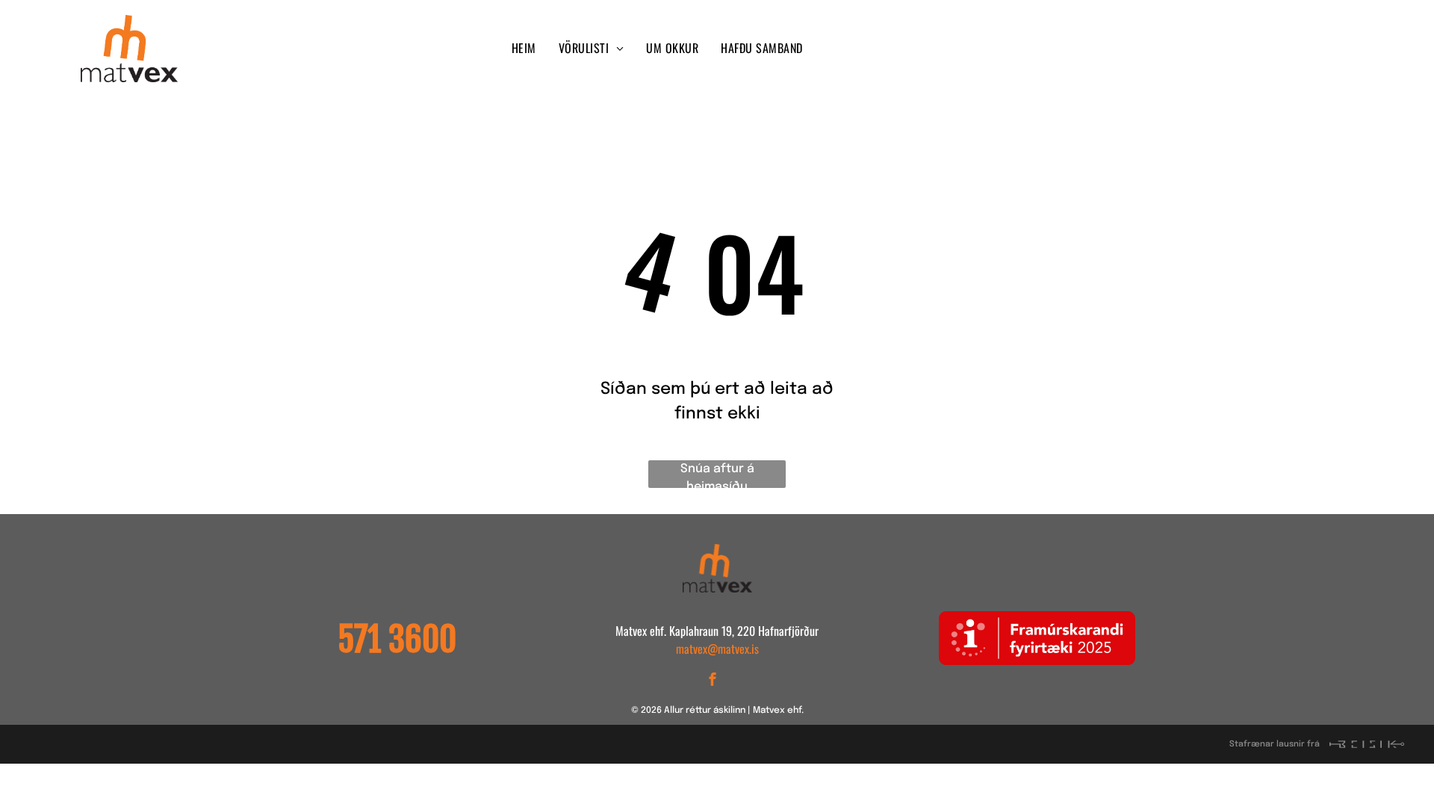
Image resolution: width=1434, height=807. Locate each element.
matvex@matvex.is (717, 649)
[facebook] (1080, 49)
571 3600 (397, 640)
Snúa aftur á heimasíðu (717, 475)
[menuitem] (523, 48)
